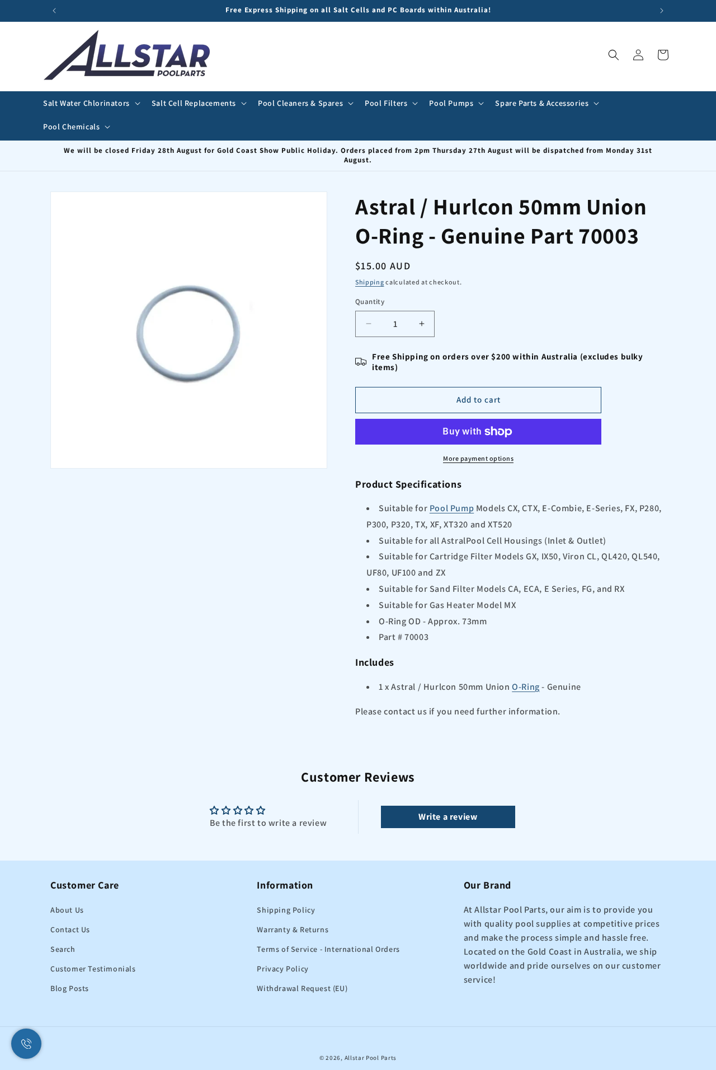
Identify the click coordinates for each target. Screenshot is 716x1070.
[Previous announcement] (54, 10)
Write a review (447, 817)
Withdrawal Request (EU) (302, 988)
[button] (90, 103)
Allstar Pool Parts (371, 1058)
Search (63, 949)
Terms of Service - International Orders (328, 949)
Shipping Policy (286, 910)
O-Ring (526, 687)
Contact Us (70, 929)
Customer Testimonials (93, 969)
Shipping (369, 282)
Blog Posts (69, 988)
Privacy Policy (282, 969)
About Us (67, 910)
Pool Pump (452, 508)
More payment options (478, 458)
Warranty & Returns (292, 929)
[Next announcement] (661, 10)
